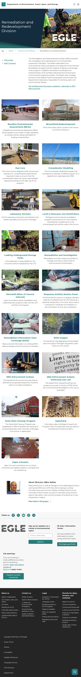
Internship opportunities (10, 610)
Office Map (8, 60)
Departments (8, 673)
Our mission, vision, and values (10, 601)
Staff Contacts (10, 63)
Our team (5, 604)
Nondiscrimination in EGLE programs (49, 605)
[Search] (74, 4)
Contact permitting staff (70, 607)
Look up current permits (70, 610)
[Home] (3, 51)
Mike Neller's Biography (39, 501)
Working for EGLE (8, 607)
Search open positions (9, 613)
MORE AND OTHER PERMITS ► (69, 626)
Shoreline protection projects (69, 621)
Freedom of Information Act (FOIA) (50, 598)
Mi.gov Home (8, 642)
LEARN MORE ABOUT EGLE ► (9, 616)
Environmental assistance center (28, 610)
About (11, 51)
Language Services (10, 662)
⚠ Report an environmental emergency (27, 604)
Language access (48, 602)
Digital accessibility (48, 609)
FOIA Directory (9, 668)
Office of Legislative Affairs (49, 613)
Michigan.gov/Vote (67, 544)
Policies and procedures (50, 617)
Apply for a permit (68, 602)
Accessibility (8, 652)
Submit (40, 542)
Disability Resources (11, 657)
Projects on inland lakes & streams (70, 614)
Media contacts (27, 597)
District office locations (30, 600)
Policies (6, 647)
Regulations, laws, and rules (49, 620)
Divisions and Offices (26, 51)
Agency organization (9, 597)
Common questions (69, 604)
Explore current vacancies (13, 576)
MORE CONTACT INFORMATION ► (28, 615)
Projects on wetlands (69, 617)
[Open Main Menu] (78, 4)
